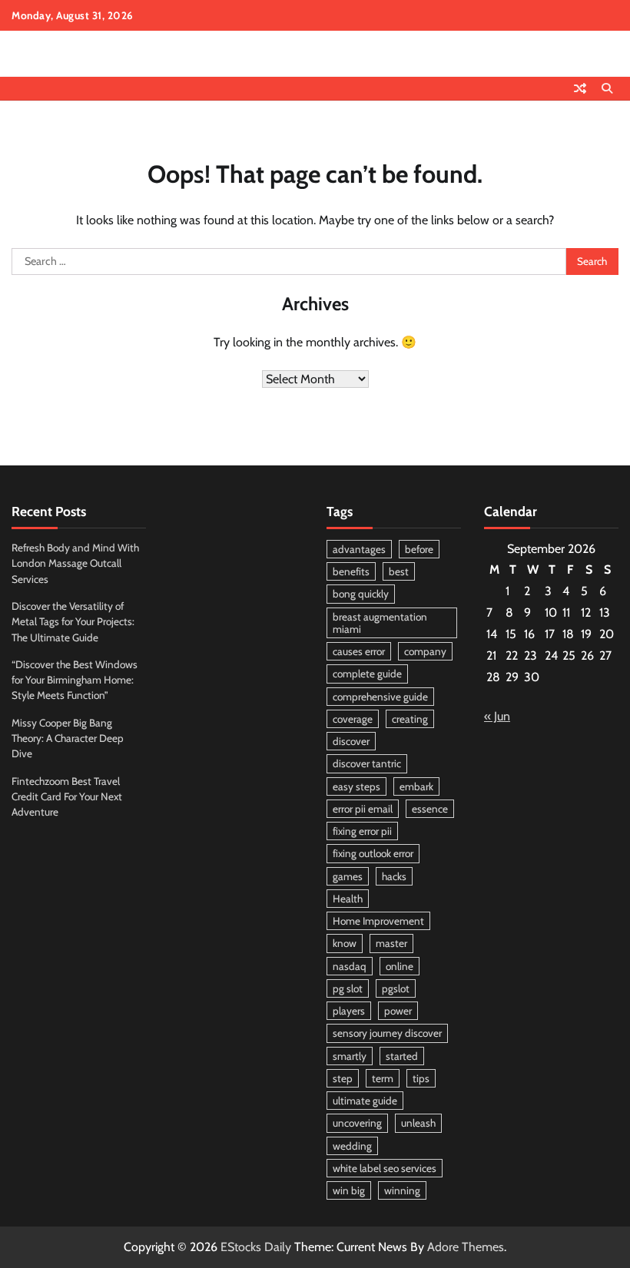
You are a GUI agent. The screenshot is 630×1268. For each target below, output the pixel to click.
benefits (351, 571)
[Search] (606, 88)
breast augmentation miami (380, 623)
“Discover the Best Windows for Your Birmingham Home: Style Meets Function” (75, 680)
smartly (349, 1056)
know (344, 943)
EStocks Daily (255, 1247)
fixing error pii (362, 831)
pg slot (348, 988)
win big (349, 1190)
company (425, 651)
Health (348, 898)
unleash (418, 1123)
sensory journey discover (387, 1033)
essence (430, 809)
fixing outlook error (373, 853)
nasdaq (349, 966)
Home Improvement (378, 921)
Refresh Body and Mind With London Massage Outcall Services (75, 563)
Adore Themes (465, 1247)
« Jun (497, 716)
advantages (359, 549)
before (419, 549)
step (343, 1078)
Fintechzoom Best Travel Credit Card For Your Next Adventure (67, 797)
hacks (394, 876)
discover (351, 741)
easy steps (356, 786)
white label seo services (384, 1168)
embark (416, 786)
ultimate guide (365, 1100)
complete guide (367, 673)
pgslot (396, 988)
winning (402, 1190)
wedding (352, 1146)
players (349, 1011)
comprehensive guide (380, 696)
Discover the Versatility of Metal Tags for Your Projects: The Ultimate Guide (73, 622)
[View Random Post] (580, 88)
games (348, 876)
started (402, 1056)
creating (410, 719)
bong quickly (361, 594)
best (399, 571)
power (398, 1011)
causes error (359, 651)
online (399, 966)
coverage (353, 719)
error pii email (363, 809)
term (382, 1078)
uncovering (357, 1123)
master (391, 943)
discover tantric (367, 763)
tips (421, 1078)
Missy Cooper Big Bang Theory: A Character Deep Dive (68, 738)
